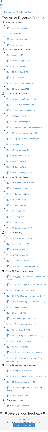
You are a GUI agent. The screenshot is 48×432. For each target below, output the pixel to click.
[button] (1, 2)
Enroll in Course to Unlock (24, 425)
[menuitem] (1, 5)
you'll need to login (33, 422)
